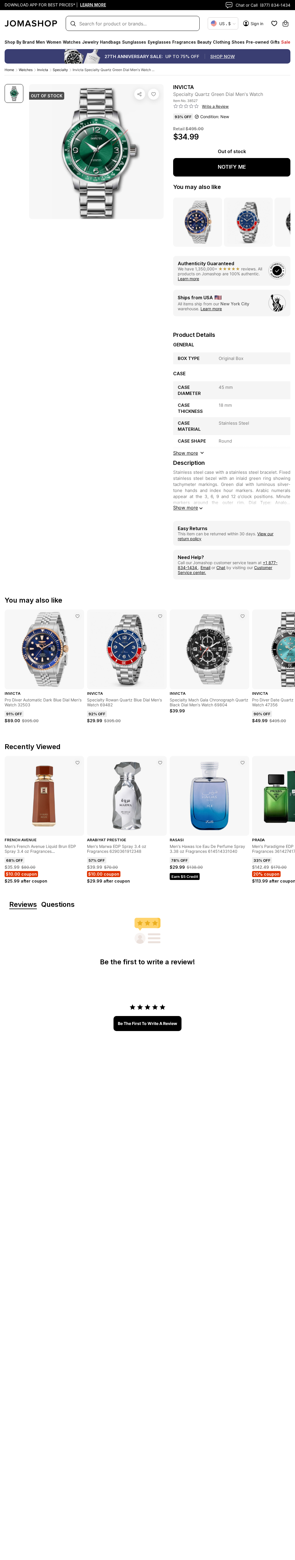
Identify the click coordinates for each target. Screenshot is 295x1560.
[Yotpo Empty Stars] (186, 106)
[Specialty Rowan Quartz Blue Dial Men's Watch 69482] (160, 616)
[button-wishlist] (274, 23)
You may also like (197, 186)
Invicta (42, 70)
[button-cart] (285, 23)
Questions (58, 905)
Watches (26, 70)
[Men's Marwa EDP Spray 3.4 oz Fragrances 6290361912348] (160, 762)
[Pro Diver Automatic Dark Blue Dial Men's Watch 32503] (77, 616)
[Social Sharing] (139, 94)
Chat (220, 567)
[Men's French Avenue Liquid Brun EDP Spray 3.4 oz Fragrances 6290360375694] (77, 762)
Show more (185, 507)
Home (9, 70)
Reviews (23, 905)
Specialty (60, 70)
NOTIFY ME (232, 167)
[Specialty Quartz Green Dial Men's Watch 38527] (153, 94)
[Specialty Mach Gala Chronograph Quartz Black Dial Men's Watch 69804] (242, 616)
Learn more (188, 278)
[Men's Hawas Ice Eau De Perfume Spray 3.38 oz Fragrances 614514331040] (242, 762)
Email (205, 567)
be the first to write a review (147, 1023)
